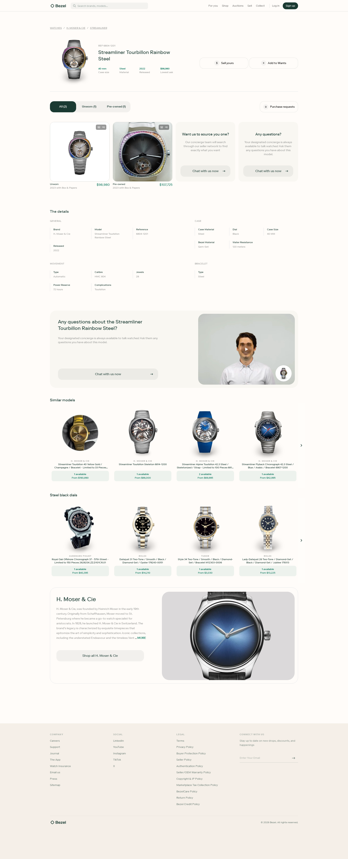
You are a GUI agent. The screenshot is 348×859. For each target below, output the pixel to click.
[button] (152, 409)
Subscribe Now (152, 447)
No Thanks (152, 457)
